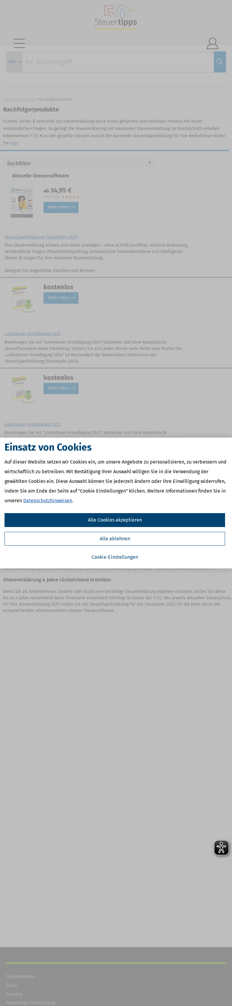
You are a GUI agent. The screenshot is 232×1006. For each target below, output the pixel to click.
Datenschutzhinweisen (47, 500)
